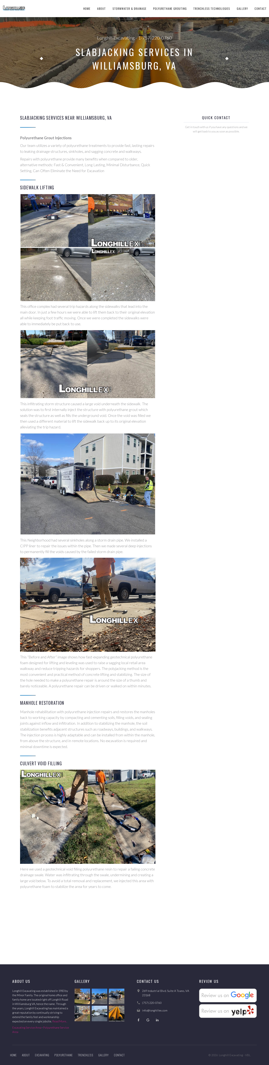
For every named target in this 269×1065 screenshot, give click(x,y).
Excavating (42, 1055)
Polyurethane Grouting (170, 9)
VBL (247, 1055)
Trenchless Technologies (211, 9)
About (101, 9)
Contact (261, 9)
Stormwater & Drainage (129, 9)
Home (86, 9)
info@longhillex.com (154, 1010)
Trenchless (85, 1055)
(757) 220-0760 (151, 1002)
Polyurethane (63, 1055)
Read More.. (59, 1021)
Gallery (242, 9)
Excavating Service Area (26, 1027)
